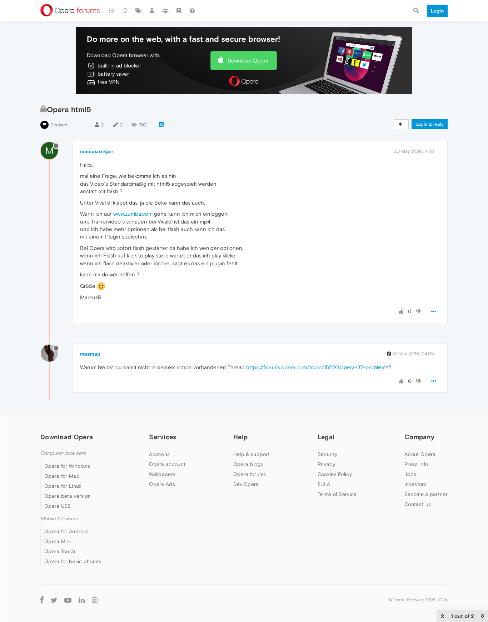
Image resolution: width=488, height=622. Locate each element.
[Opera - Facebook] (42, 599)
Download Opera (248, 60)
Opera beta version (67, 496)
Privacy (326, 464)
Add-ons (159, 454)
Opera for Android (66, 531)
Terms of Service (337, 494)
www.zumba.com (133, 214)
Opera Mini (57, 541)
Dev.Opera (246, 484)
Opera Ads (162, 484)
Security (327, 454)
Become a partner (426, 494)
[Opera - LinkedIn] (81, 600)
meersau (90, 354)
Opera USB (57, 506)
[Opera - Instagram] (94, 600)
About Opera (419, 454)
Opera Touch (59, 551)
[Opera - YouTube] (68, 600)
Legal (326, 437)
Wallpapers (162, 474)
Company (419, 437)
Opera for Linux (62, 486)
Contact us (417, 504)
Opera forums (249, 474)
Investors (415, 484)
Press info (416, 464)
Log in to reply (429, 124)
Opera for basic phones (72, 561)
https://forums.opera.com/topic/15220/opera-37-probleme (317, 367)
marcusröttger (96, 151)
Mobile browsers (59, 519)
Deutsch (59, 124)
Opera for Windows (67, 466)
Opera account (167, 464)
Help (240, 437)
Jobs (410, 474)
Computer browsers (63, 453)
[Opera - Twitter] (54, 600)
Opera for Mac (61, 476)
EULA (324, 484)
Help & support (251, 454)
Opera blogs (248, 464)
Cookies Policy (335, 474)
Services (162, 437)
